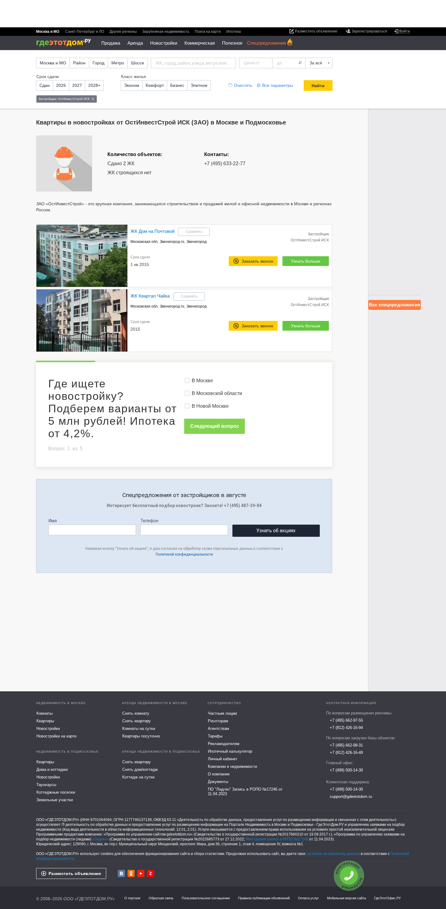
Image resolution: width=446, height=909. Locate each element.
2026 (61, 85)
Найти (318, 85)
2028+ (94, 85)
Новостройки (163, 43)
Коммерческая (199, 43)
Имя (53, 520)
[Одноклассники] (131, 873)
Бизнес (177, 85)
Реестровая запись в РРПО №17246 (277, 839)
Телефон (149, 520)
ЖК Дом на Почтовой (152, 231)
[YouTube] (140, 873)
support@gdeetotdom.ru (351, 796)
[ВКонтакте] (121, 873)
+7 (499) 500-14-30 (346, 770)
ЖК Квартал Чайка (150, 295)
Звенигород (197, 242)
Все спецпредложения (394, 304)
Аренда (135, 43)
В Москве (202, 380)
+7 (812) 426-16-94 (346, 727)
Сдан (44, 85)
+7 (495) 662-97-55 (346, 720)
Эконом (131, 85)
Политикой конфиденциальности (184, 554)
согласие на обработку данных (333, 854)
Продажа (110, 43)
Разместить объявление (75, 873)
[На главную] (65, 43)
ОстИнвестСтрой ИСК (310, 240)
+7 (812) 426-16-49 (346, 752)
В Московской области (217, 393)
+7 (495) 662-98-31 (346, 745)
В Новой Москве (210, 406)
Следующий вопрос (214, 426)
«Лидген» (100, 839)
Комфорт (155, 85)
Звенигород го (172, 242)
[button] (122, 256)
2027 (77, 85)
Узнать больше (305, 261)
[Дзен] (150, 873)
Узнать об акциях (276, 530)
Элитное (199, 85)
